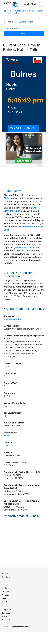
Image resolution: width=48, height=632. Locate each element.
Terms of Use (6, 620)
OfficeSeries (6, 577)
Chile (6, 445)
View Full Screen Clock (21, 128)
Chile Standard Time (13, 319)
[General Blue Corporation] (11, 4)
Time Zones (6, 602)
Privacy (4, 616)
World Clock (30, 4)
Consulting (6, 580)
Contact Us (6, 613)
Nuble (6, 435)
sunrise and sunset (25, 247)
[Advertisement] (24, 191)
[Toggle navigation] (40, 4)
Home (9, 10)
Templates (5, 595)
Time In (10, 21)
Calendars (5, 591)
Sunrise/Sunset (26, 21)
